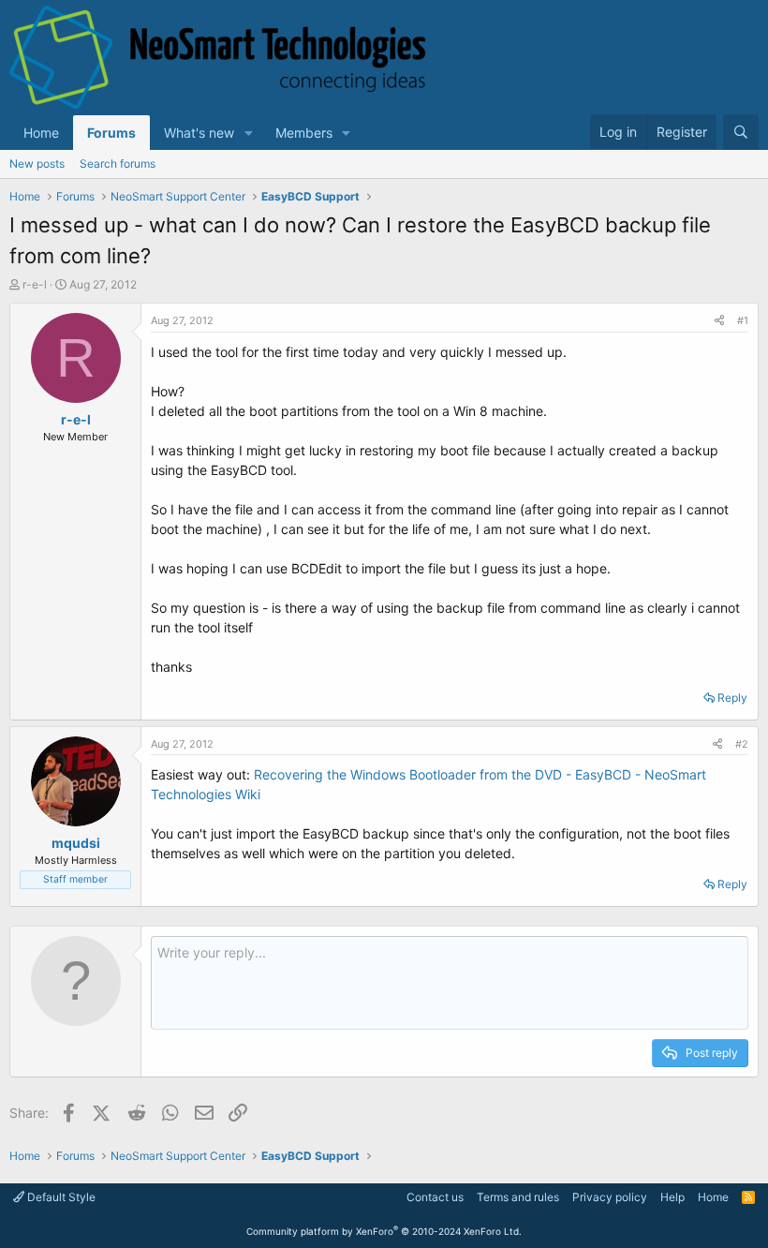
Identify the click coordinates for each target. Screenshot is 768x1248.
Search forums (117, 163)
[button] (248, 132)
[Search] (741, 132)
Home (41, 133)
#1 (742, 320)
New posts (37, 163)
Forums (111, 133)
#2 (741, 743)
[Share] (719, 321)
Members (303, 133)
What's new (199, 133)
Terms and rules (518, 1197)
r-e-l (34, 284)
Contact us (435, 1197)
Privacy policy (609, 1197)
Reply (732, 698)
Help (672, 1197)
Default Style (60, 1197)
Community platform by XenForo (384, 1231)
